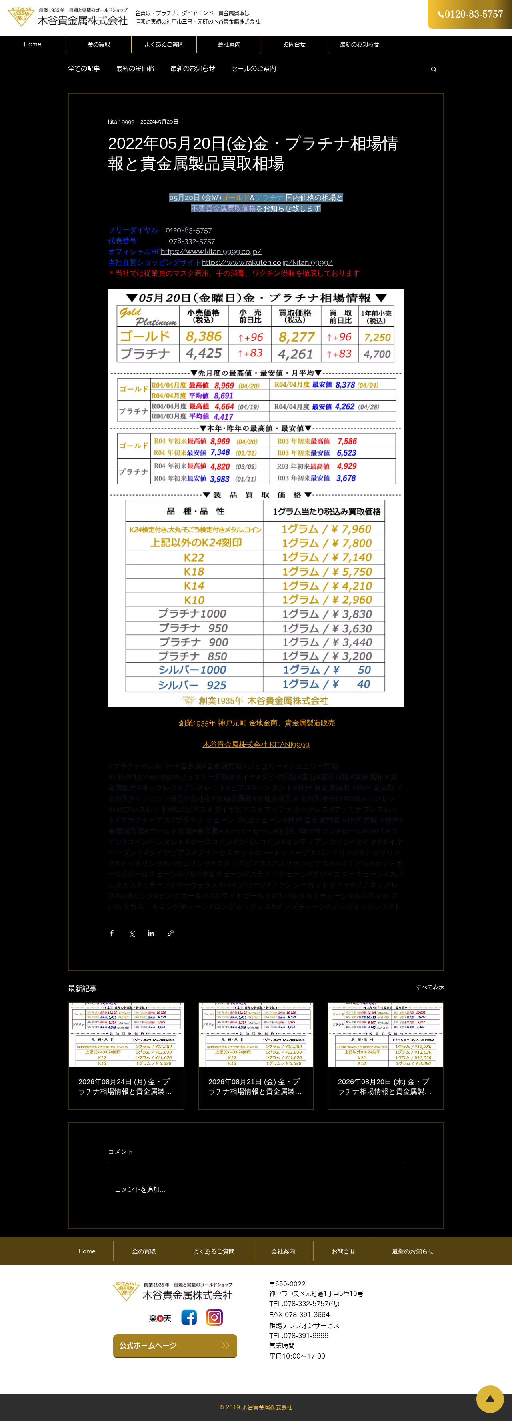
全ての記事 (84, 68)
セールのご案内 (253, 68)
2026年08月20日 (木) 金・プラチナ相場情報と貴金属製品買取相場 (385, 1087)
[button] (434, 69)
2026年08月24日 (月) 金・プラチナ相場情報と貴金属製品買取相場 (125, 1087)
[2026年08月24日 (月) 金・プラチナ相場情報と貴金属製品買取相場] (126, 1035)
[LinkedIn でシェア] (151, 933)
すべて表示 (430, 987)
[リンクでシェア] (170, 933)
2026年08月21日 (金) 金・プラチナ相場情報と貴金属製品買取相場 (255, 1087)
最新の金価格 (135, 68)
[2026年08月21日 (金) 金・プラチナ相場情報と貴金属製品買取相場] (256, 1035)
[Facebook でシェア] (112, 933)
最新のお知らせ (192, 68)
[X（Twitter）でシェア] (131, 933)
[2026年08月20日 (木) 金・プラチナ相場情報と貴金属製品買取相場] (385, 1035)
